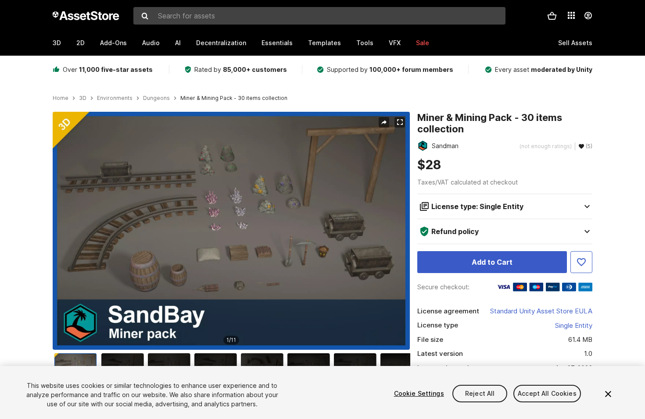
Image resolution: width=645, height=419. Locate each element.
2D (80, 42)
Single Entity (573, 325)
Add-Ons (113, 42)
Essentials (277, 42)
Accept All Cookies (547, 393)
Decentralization (221, 42)
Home (60, 98)
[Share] (384, 122)
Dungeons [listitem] (156, 98)
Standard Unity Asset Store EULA (541, 311)
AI (178, 42)
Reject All (479, 393)
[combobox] (319, 16)
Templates (324, 42)
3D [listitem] (82, 98)
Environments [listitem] (115, 98)
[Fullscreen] (399, 122)
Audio (151, 42)
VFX (395, 42)
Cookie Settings (419, 393)
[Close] (608, 394)
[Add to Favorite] (581, 262)
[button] (552, 16)
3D (57, 42)
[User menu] (588, 15)
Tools (364, 42)
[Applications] (571, 15)
